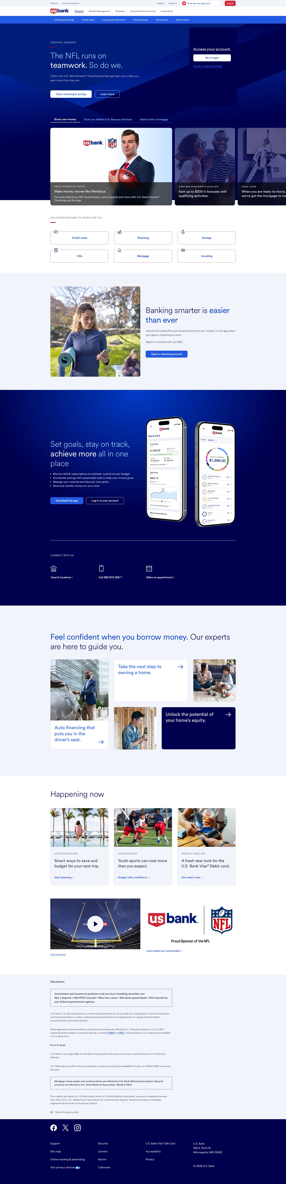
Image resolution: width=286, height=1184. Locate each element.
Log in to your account (105, 500)
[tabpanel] (111, 166)
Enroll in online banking (207, 66)
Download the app (67, 500)
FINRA (110, 1032)
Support (160, 3)
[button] (230, 3)
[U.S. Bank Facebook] (53, 1127)
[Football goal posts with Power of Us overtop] (95, 924)
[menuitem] (60, 11)
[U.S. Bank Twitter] (65, 1127)
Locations (172, 3)
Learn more (107, 94)
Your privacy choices (62, 1167)
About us (54, 3)
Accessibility (153, 1151)
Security (103, 1143)
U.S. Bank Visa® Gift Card (160, 1143)
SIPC (122, 1032)
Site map (55, 1151)
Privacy (150, 1159)
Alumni (102, 1159)
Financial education (71, 3)
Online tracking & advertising (67, 1159)
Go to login (212, 57)
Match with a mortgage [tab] (154, 119)
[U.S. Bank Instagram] (77, 1127)
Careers (102, 1151)
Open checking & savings (71, 94)
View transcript (58, 954)
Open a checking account (166, 354)
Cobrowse (104, 1167)
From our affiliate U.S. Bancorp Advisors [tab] (108, 119)
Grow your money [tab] (65, 119)
